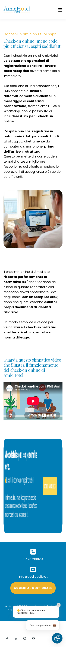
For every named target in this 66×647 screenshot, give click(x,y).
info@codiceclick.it (33, 576)
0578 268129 (33, 559)
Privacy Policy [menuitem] (14, 632)
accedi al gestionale (33, 588)
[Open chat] (57, 638)
